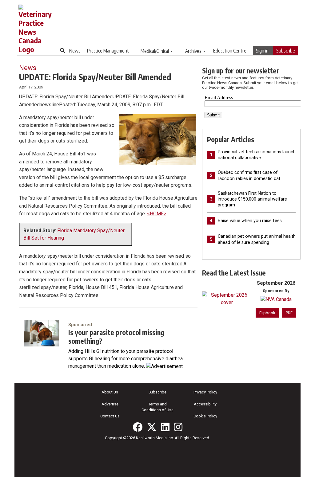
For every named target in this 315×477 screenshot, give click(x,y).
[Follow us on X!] (152, 427)
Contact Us (110, 416)
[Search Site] (62, 50)
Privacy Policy (205, 392)
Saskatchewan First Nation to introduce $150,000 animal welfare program (252, 199)
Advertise (110, 404)
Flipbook (267, 313)
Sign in (262, 51)
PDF (289, 313)
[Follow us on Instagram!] (178, 427)
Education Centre (229, 51)
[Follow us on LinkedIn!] (165, 427)
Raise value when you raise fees (250, 220)
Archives (193, 51)
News (75, 51)
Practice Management (108, 51)
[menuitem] (75, 50)
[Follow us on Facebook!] (137, 427)
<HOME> (156, 214)
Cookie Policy (205, 416)
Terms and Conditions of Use (157, 407)
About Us (110, 392)
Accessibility (205, 404)
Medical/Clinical (155, 51)
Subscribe (285, 51)
